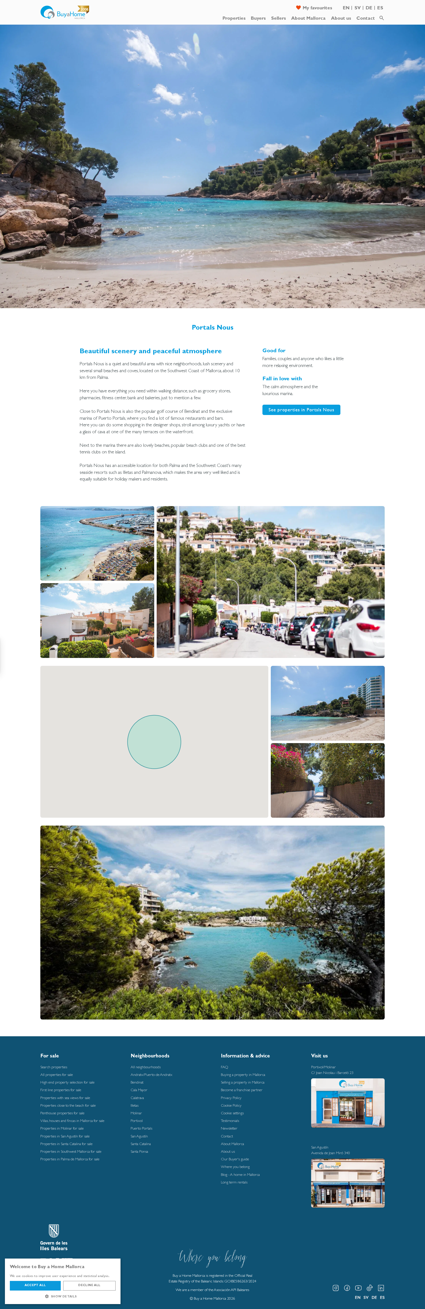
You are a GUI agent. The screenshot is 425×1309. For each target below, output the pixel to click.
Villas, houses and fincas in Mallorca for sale (72, 1120)
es (380, 8)
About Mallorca (308, 18)
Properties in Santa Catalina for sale (66, 1143)
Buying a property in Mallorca (243, 1074)
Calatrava (137, 1097)
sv (357, 8)
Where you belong (235, 1166)
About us (341, 18)
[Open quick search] (382, 18)
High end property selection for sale (67, 1082)
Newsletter (229, 1128)
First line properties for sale (60, 1089)
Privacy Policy (231, 1097)
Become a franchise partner (241, 1089)
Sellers (278, 18)
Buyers (258, 18)
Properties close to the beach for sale (68, 1105)
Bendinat (137, 1082)
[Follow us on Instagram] (335, 1288)
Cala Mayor (139, 1089)
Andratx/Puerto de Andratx (151, 1074)
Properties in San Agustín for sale (65, 1136)
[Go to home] (65, 12)
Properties (234, 18)
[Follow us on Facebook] (347, 1288)
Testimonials (230, 1120)
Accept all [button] (35, 1285)
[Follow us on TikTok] (369, 1288)
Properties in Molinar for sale (62, 1128)
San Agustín (139, 1136)
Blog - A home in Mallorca (240, 1174)
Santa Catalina (141, 1143)
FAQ (224, 1067)
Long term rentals (234, 1182)
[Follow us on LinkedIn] (381, 1288)
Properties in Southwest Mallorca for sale (70, 1151)
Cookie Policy (231, 1105)
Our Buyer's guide (235, 1159)
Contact (365, 18)
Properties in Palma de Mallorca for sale (69, 1159)
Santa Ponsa (139, 1151)
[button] (63, 1296)
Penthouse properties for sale (62, 1113)
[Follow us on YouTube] (358, 1288)
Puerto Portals (141, 1128)
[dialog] (63, 1281)
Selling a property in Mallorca (242, 1082)
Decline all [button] (89, 1285)
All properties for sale (56, 1074)
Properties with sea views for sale (65, 1097)
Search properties (53, 1067)
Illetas (134, 1105)
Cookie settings (232, 1113)
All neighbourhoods (146, 1067)
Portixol (137, 1120)
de (369, 8)
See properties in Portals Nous (301, 409)
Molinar (136, 1113)
